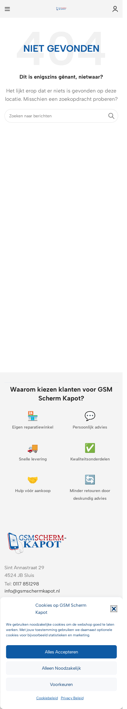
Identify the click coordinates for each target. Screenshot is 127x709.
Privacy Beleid (72, 698)
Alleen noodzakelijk (61, 668)
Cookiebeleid (47, 698)
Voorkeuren (61, 684)
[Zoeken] (111, 116)
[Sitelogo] (61, 8)
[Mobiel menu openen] (7, 9)
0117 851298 (26, 584)
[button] (114, 609)
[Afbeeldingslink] (36, 542)
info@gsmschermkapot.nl (32, 591)
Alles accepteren (61, 652)
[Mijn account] (115, 9)
